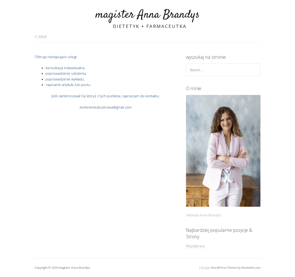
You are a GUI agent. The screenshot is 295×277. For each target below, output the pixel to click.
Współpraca (195, 246)
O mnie (41, 36)
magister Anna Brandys (147, 15)
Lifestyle (204, 267)
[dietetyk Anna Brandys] (223, 151)
